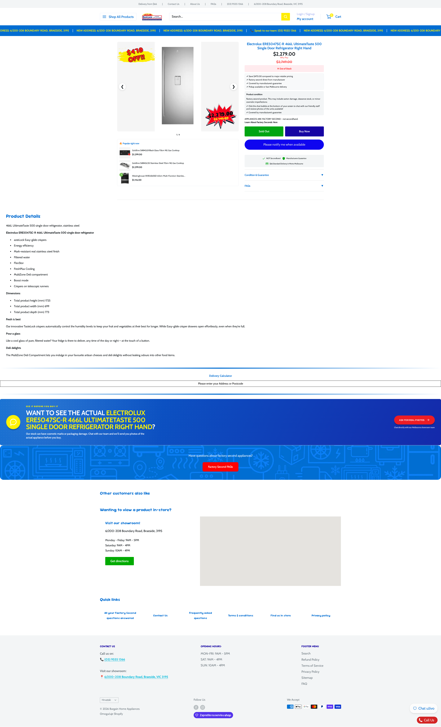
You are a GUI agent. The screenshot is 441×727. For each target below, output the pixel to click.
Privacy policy (321, 615)
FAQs (213, 4)
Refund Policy (310, 660)
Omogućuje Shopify (111, 713)
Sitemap (307, 678)
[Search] (285, 17)
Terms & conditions (240, 615)
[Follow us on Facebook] (196, 707)
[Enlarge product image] (178, 86)
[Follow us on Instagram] (202, 707)
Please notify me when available (284, 144)
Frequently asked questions (200, 615)
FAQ (304, 684)
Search (306, 653)
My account (305, 19)
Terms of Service (312, 666)
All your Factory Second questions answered (120, 615)
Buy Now (304, 131)
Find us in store (281, 615)
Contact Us (173, 4)
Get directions (119, 561)
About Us (195, 4)
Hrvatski (106, 700)
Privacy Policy (310, 672)
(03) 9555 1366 (235, 4)
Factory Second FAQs (220, 466)
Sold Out (264, 131)
